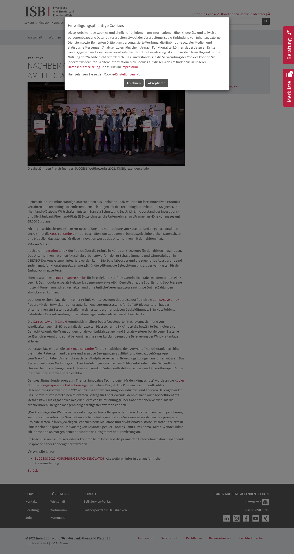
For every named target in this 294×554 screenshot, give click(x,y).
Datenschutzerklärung (84, 67)
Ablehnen (134, 83)
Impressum (130, 67)
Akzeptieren (157, 83)
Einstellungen (125, 74)
